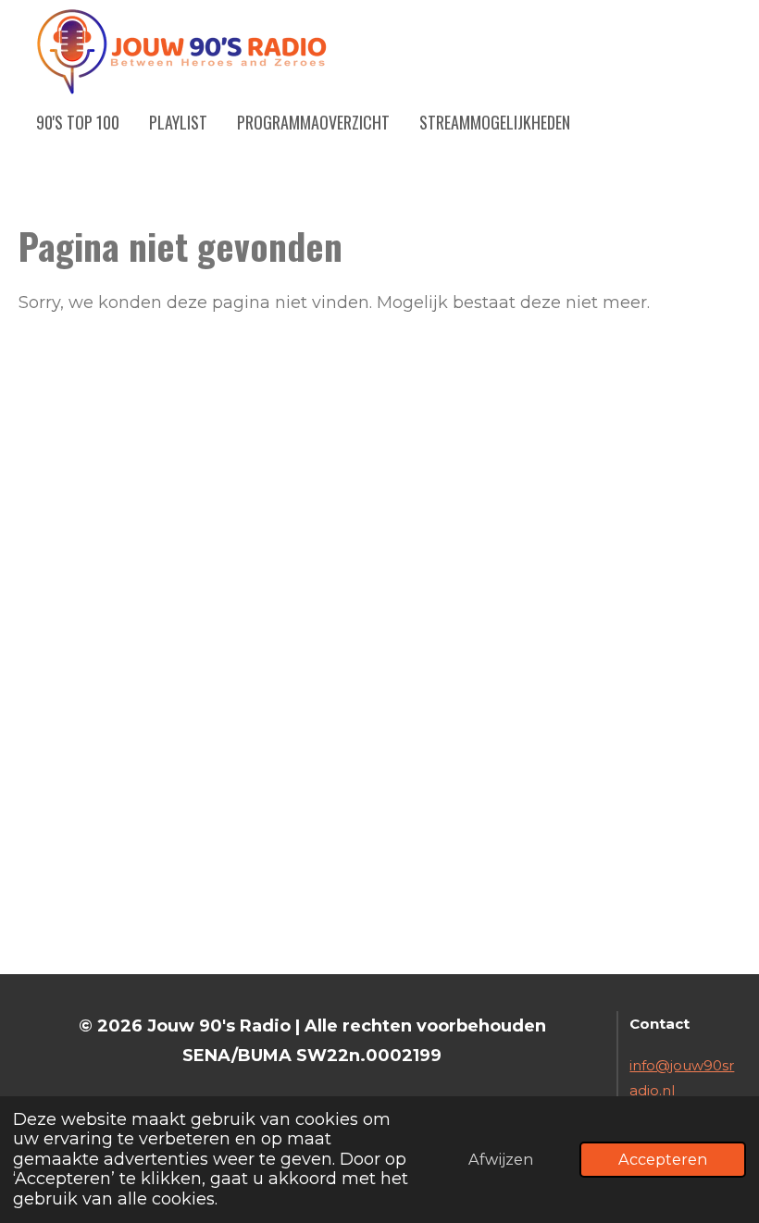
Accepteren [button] (662, 1159)
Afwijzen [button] (500, 1159)
